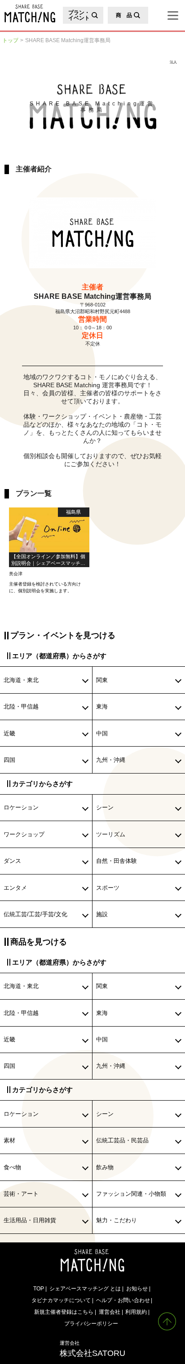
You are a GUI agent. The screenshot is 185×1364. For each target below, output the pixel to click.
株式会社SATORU (92, 1348)
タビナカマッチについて (61, 1300)
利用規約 (136, 1312)
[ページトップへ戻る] (167, 1321)
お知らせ (137, 1288)
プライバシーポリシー (91, 1323)
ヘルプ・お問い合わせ (123, 1300)
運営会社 (109, 1312)
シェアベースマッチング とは (85, 1288)
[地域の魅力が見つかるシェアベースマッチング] (27, 13)
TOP (38, 1288)
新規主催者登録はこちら (63, 1312)
